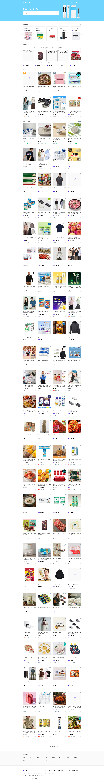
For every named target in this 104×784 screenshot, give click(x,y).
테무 (60, 757)
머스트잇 (38, 757)
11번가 (34, 47)
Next (81, 34)
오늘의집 (42, 47)
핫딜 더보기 (51, 746)
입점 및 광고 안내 (75, 770)
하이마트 (53, 757)
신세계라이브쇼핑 (47, 760)
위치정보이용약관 (52, 770)
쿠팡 (38, 47)
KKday (75, 759)
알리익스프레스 (61, 759)
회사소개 (31, 770)
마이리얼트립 (76, 757)
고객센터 (37, 770)
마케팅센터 (68, 770)
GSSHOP (46, 757)
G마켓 (25, 47)
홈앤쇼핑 (46, 759)
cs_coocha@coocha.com (45, 776)
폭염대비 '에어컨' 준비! (31, 9)
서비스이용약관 (44, 770)
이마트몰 (60, 47)
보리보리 (68, 759)
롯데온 (47, 47)
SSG (56, 47)
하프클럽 (52, 47)
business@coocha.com (58, 776)
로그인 (72, 2)
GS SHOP (29, 47)
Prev (23, 34)
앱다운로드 (26, 770)
